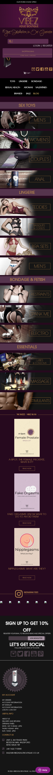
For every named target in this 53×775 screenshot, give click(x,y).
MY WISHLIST (7, 705)
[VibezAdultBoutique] (28, 17)
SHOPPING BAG (28, 51)
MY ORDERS (6, 700)
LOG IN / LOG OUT (9, 710)
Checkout (32, 55)
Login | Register (42, 45)
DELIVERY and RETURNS (11, 721)
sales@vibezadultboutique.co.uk (22, 753)
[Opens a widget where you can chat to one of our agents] (42, 770)
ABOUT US (6, 719)
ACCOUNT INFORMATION (12, 702)
